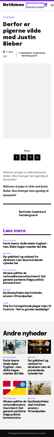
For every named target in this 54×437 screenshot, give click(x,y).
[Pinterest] (30, 157)
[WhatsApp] (37, 157)
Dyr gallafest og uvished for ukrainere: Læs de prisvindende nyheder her (22, 260)
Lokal (5, 303)
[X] (24, 157)
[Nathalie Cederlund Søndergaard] (10, 213)
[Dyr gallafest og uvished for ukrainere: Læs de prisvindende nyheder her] (39, 347)
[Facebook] (17, 157)
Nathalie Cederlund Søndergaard (33, 54)
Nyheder (7, 253)
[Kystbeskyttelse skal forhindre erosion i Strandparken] (39, 388)
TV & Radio (9, 17)
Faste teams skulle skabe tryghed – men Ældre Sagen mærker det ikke (13, 367)
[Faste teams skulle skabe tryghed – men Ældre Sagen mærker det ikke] (14, 347)
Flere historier (9, 240)
